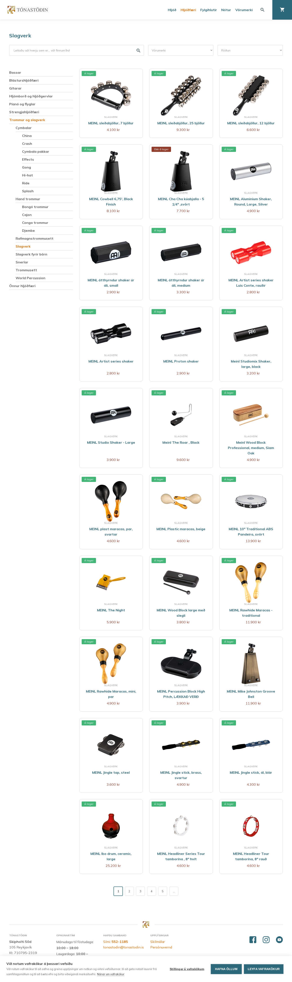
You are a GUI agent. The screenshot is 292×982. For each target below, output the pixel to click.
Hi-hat (27, 175)
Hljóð (172, 10)
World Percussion (30, 278)
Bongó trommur (35, 207)
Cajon (27, 215)
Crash (27, 143)
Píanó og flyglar (22, 104)
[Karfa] (282, 10)
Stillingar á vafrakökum (187, 969)
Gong (26, 167)
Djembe (28, 230)
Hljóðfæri (188, 10)
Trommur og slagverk (27, 120)
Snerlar (22, 262)
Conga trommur (35, 222)
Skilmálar (157, 941)
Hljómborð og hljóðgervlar (31, 96)
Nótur (226, 10)
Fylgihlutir (208, 10)
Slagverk (20, 35)
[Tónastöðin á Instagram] (266, 940)
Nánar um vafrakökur (110, 974)
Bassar (15, 72)
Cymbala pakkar (35, 151)
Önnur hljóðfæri (22, 286)
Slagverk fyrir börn (31, 254)
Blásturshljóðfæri (23, 80)
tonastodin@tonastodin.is (123, 947)
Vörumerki (244, 10)
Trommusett (26, 270)
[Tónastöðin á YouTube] (279, 940)
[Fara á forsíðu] (27, 9)
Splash (28, 191)
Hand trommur (28, 199)
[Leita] (262, 10)
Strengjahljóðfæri (24, 112)
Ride (25, 183)
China (27, 136)
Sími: (115, 941)
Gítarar (15, 88)
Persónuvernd (161, 947)
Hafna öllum (226, 969)
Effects (28, 159)
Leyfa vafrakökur (264, 969)
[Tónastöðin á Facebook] (252, 940)
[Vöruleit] (76, 50)
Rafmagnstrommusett (34, 238)
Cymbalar (24, 128)
